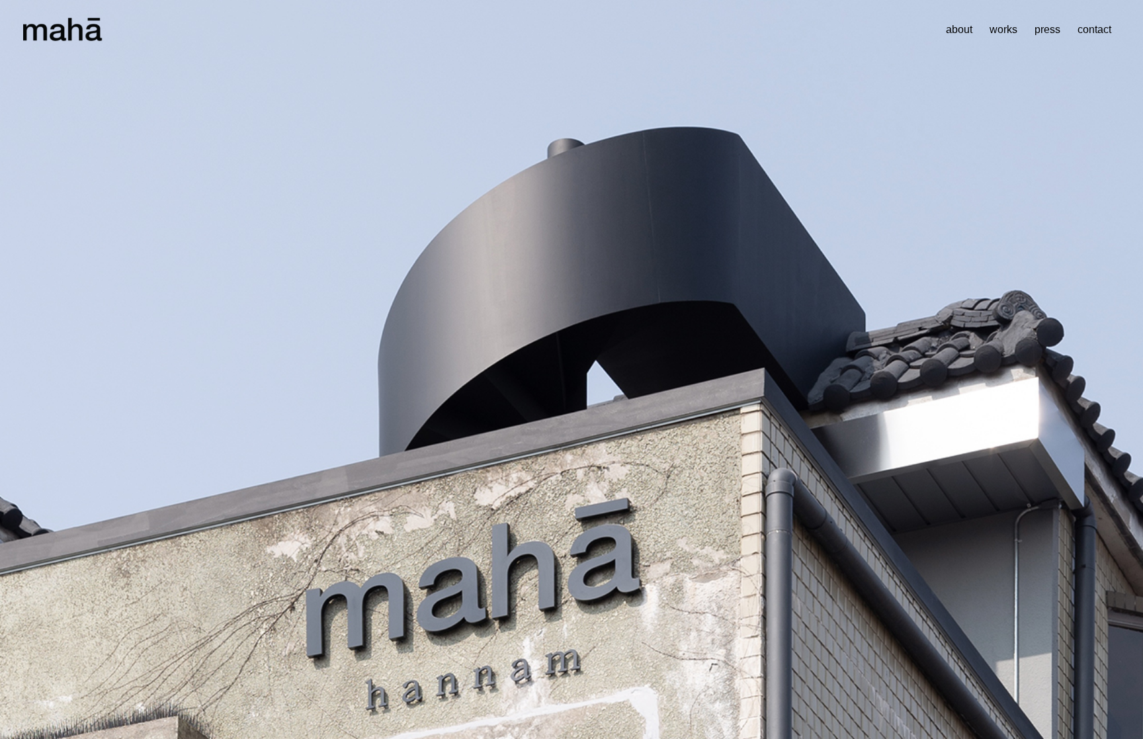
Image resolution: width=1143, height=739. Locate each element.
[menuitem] (959, 30)
